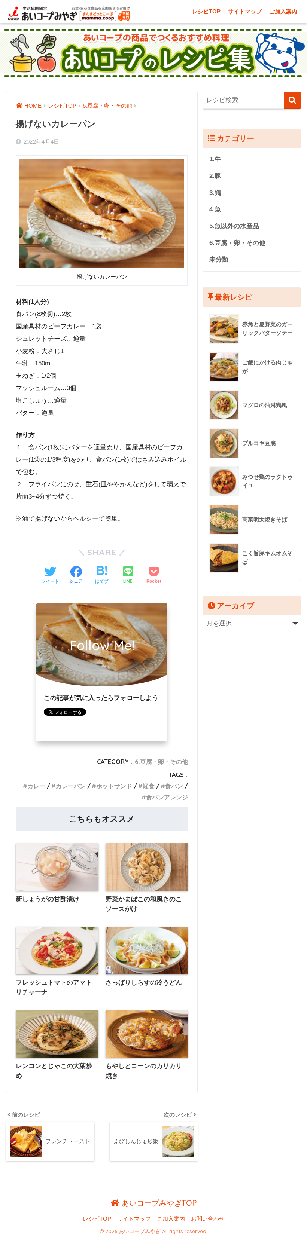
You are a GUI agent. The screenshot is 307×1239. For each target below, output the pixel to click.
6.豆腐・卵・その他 (161, 761)
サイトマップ (245, 11)
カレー (36, 786)
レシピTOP (206, 11)
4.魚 (215, 209)
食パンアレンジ (167, 797)
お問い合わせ (208, 1219)
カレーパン (71, 786)
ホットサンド (114, 786)
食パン (174, 786)
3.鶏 (215, 192)
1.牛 (215, 159)
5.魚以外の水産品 (234, 226)
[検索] (292, 100)
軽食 (149, 786)
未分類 (218, 259)
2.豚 (215, 176)
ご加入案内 (283, 11)
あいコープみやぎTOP (158, 1203)
